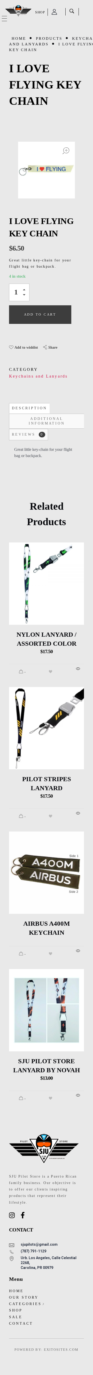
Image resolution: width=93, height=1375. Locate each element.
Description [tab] (29, 408)
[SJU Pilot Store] (18, 11)
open (66, 151)
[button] (25, 290)
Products (49, 38)
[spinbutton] (19, 292)
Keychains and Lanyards (38, 376)
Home (19, 38)
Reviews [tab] (27, 434)
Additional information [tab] (47, 421)
